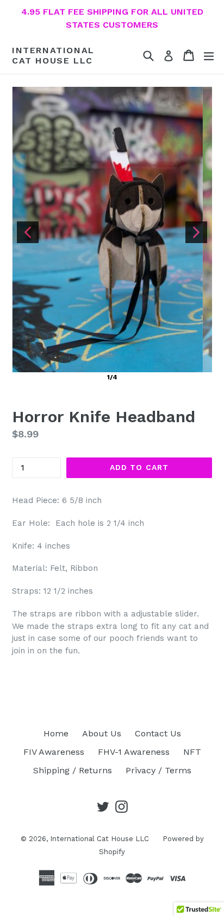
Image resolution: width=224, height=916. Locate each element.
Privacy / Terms (158, 770)
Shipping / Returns (72, 770)
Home (56, 733)
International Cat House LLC (53, 55)
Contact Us (158, 733)
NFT (192, 752)
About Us (101, 733)
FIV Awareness (53, 752)
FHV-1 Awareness (134, 752)
